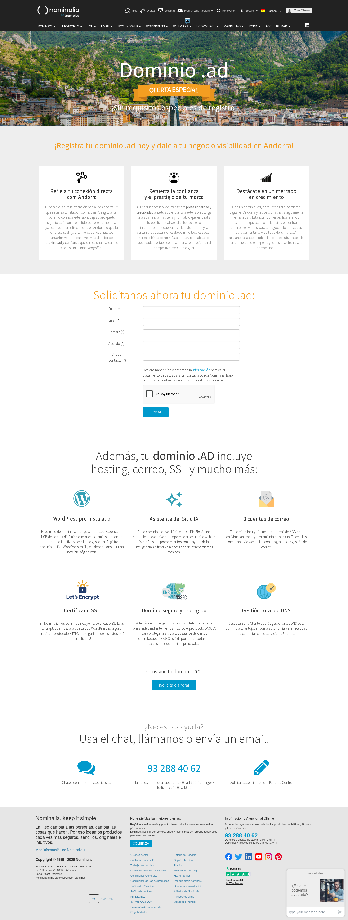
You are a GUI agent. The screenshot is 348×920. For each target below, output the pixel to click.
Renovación (229, 10)
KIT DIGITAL (137, 896)
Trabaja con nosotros (142, 865)
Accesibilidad (276, 26)
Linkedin (248, 857)
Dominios (45, 26)
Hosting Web (128, 26)
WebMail (170, 10)
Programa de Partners (197, 10)
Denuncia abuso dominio (188, 886)
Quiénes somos (139, 855)
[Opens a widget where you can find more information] (315, 892)
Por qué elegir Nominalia (188, 881)
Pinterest (278, 857)
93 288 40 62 (174, 768)
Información (201, 370)
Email (105, 26)
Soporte (250, 10)
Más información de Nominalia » (60, 849)
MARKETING (232, 26)
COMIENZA (141, 843)
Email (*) (114, 320)
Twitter (238, 857)
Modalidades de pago (186, 870)
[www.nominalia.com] (58, 11)
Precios (178, 865)
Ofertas (151, 10)
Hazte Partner (182, 875)
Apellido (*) (116, 343)
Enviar (155, 412)
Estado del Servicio (185, 855)
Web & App (181, 26)
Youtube (258, 857)
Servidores (70, 26)
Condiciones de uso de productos (149, 881)
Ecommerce (206, 26)
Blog (134, 10)
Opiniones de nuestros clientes (148, 870)
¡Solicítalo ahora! (174, 685)
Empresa (114, 308)
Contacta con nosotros (143, 860)
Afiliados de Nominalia (186, 891)
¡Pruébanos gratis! (184, 896)
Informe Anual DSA (141, 901)
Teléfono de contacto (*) (117, 357)
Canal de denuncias (185, 901)
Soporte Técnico (183, 860)
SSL (90, 26)
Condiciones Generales (143, 875)
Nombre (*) (116, 332)
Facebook (228, 857)
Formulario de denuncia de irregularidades (145, 909)
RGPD (253, 26)
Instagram (268, 857)
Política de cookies (141, 891)
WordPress (155, 26)
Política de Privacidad (142, 886)
